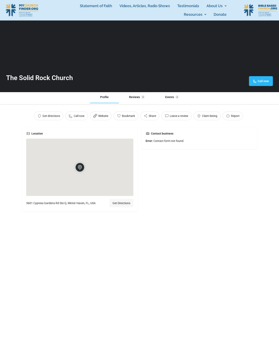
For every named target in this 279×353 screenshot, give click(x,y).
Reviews (136, 97)
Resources (193, 14)
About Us (214, 6)
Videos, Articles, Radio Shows (144, 6)
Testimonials (188, 6)
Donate (220, 14)
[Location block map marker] (79, 167)
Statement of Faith (96, 6)
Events (171, 97)
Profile (104, 97)
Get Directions (121, 203)
